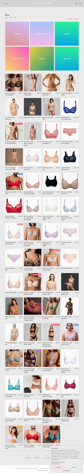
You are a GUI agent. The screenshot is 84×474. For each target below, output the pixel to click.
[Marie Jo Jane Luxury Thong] (70, 231)
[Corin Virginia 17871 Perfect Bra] (14, 107)
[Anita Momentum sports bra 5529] (70, 157)
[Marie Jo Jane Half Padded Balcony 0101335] (51, 231)
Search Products (27, 457)
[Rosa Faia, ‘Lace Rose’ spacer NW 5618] (14, 408)
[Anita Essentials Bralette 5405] (70, 282)
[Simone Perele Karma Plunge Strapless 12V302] (51, 205)
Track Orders (47, 457)
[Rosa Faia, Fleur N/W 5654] (70, 384)
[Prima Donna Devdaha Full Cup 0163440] (51, 434)
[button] (42, 3)
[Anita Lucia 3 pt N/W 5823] (51, 157)
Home (6, 17)
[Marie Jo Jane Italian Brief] (14, 257)
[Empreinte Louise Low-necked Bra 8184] (70, 107)
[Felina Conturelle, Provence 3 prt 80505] (14, 205)
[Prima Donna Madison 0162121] (70, 82)
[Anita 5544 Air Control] (32, 107)
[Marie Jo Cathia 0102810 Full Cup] (70, 408)
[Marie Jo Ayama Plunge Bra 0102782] (51, 384)
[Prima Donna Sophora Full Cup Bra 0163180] (32, 434)
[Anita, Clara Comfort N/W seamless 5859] (14, 157)
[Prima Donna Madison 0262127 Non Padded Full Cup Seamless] (32, 306)
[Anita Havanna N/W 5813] (14, 306)
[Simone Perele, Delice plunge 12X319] (14, 384)
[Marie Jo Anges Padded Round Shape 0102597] (70, 205)
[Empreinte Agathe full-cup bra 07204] (32, 257)
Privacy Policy (35, 468)
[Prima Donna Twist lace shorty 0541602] (70, 131)
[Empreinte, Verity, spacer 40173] (51, 82)
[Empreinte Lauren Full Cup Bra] (14, 358)
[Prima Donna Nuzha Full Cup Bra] (51, 306)
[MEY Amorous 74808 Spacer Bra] (70, 306)
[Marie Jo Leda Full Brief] (70, 257)
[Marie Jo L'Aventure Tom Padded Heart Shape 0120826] (32, 205)
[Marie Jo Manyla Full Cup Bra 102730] (32, 332)
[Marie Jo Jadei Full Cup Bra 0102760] (32, 384)
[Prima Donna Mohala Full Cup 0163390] (51, 358)
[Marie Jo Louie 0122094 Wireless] (32, 408)
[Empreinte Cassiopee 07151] (51, 107)
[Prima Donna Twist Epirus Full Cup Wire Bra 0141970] (32, 231)
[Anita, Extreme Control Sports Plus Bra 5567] (51, 181)
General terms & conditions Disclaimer (23, 468)
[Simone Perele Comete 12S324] (32, 82)
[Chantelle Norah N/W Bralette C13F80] (51, 282)
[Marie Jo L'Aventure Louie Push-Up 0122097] (32, 181)
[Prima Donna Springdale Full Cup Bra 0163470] (51, 408)
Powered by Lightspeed (42, 470)
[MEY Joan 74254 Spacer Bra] (14, 332)
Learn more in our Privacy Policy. (58, 462)
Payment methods (44, 468)
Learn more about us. (55, 463)
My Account (37, 457)
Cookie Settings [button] (66, 470)
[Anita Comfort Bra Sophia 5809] (32, 157)
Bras (15, 17)
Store (11, 17)
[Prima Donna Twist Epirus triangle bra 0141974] (32, 131)
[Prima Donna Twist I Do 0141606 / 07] (51, 131)
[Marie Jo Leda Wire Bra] (14, 282)
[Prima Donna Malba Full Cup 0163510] (14, 82)
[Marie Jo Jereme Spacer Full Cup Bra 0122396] (70, 358)
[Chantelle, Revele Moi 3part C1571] (70, 181)
